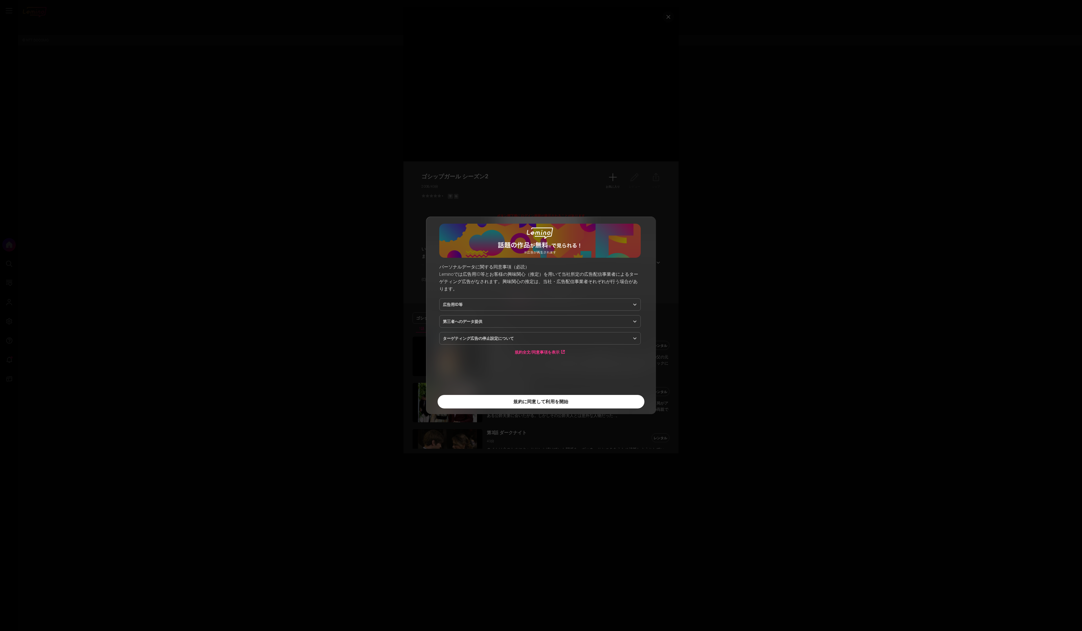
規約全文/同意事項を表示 (537, 352)
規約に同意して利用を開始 (540, 401)
